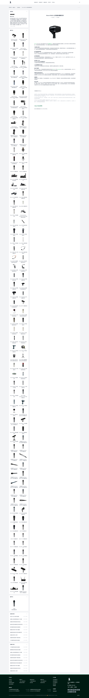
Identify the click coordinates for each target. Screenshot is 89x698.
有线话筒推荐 (11, 684)
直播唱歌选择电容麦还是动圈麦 (15, 649)
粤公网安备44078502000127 (51, 695)
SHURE (13, 16)
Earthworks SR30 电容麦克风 (35, 691)
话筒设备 (18, 7)
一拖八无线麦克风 (43, 681)
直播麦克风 (42, 679)
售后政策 (54, 684)
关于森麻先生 (55, 679)
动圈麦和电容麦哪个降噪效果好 (15, 637)
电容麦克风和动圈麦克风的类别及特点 (16, 624)
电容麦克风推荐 (22, 682)
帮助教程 (54, 685)
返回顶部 (78, 695)
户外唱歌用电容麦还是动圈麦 (15, 640)
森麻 (55, 677)
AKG (53, 69)
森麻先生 (14, 7)
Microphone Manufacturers (29, 695)
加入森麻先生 (55, 682)
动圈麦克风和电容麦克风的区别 (15, 621)
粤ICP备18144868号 (43, 695)
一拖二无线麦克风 (22, 681)
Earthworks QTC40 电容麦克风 (14, 691)
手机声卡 (49, 2)
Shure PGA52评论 (38, 106)
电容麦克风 (36, 2)
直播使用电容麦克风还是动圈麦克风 (16, 632)
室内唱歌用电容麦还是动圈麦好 (15, 627)
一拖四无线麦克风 (33, 681)
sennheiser (59, 69)
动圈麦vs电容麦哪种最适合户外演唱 (16, 619)
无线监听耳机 (42, 682)
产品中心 (53, 2)
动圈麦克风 (45, 2)
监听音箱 (31, 682)
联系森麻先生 (55, 681)
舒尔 (11, 16)
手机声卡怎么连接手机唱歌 (14, 616)
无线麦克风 (40, 2)
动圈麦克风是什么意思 (13, 635)
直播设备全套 (32, 679)
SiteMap (56, 695)
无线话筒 (10, 681)
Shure (35, 43)
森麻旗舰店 (55, 691)
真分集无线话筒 (11, 682)
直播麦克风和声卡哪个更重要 (15, 629)
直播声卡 (20, 679)
